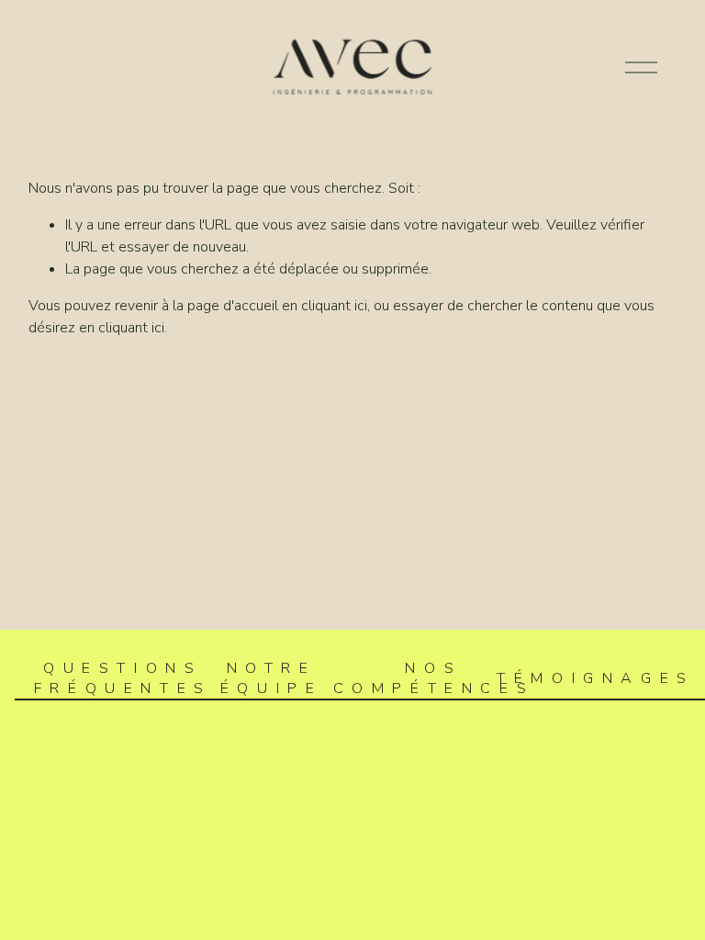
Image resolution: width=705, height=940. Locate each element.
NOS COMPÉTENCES (434, 678)
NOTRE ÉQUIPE (271, 678)
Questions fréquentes (123, 678)
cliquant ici (334, 306)
